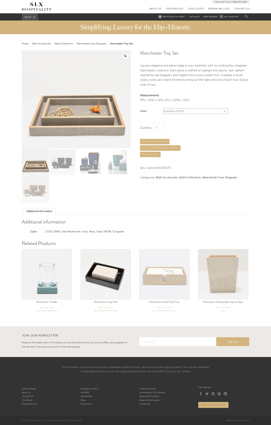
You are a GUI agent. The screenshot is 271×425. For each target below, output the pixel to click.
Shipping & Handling (149, 396)
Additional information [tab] (39, 211)
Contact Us (242, 9)
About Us (155, 9)
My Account (231, 17)
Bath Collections (64, 43)
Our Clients (196, 9)
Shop (83, 400)
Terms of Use (63, 420)
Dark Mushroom (71, 231)
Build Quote (150, 154)
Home (25, 43)
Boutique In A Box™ (90, 389)
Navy (92, 231)
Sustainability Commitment (152, 393)
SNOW (107, 231)
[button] (125, 56)
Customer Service (147, 389)
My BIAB (85, 393)
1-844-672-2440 (239, 2)
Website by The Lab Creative (237, 420)
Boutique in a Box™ (174, 17)
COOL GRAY (52, 231)
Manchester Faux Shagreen (91, 43)
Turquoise (118, 231)
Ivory (85, 231)
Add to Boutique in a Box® (160, 147)
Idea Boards (210, 17)
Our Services (174, 9)
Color (143, 111)
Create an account (213, 404)
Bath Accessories (41, 43)
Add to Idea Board (154, 141)
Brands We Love (219, 9)
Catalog (194, 17)
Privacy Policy (77, 420)
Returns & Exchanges (149, 400)
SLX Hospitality (29, 389)
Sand (99, 231)
